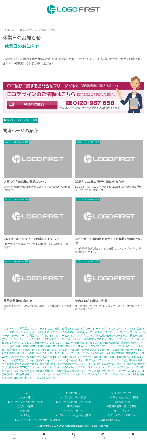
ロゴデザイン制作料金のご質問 (25, 401)
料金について (73, 392)
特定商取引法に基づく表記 (121, 406)
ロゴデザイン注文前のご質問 (121, 397)
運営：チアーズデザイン (121, 415)
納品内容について (122, 392)
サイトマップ (121, 410)
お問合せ (25, 415)
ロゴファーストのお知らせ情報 (22, 120)
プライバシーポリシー (73, 410)
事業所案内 (73, 406)
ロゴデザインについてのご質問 (73, 401)
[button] (136, 424)
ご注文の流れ (25, 397)
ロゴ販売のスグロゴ (43, 353)
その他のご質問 (121, 401)
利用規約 (25, 410)
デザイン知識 (25, 406)
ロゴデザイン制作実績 (73, 397)
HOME (25, 392)
